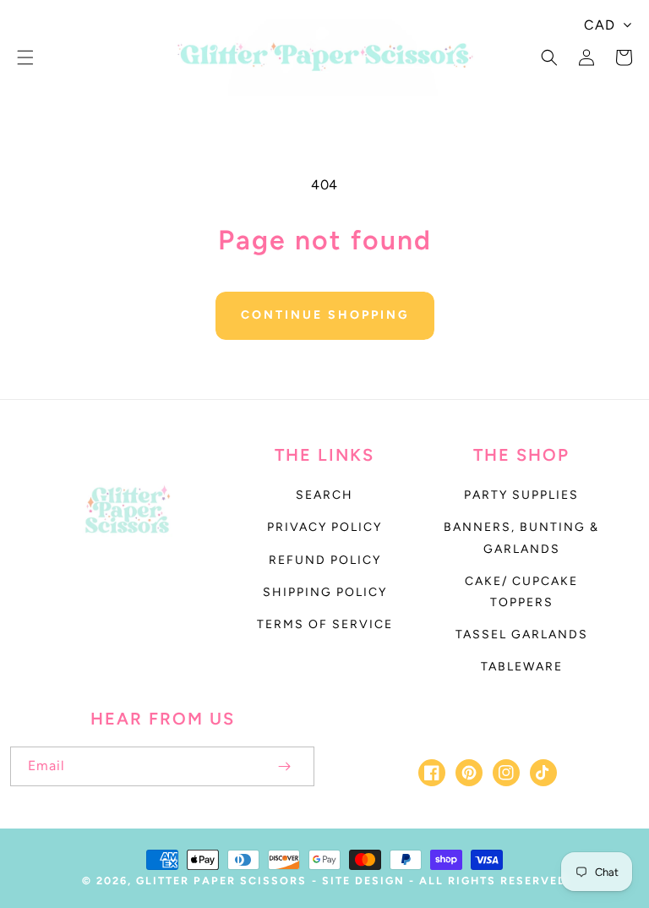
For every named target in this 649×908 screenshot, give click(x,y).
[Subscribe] (284, 766)
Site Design (363, 880)
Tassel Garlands (521, 634)
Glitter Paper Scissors (221, 880)
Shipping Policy (325, 592)
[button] (25, 57)
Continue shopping (325, 315)
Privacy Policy (324, 527)
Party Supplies (521, 495)
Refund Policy (325, 560)
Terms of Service (325, 624)
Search (324, 495)
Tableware (522, 666)
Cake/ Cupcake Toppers (521, 592)
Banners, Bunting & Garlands (521, 537)
